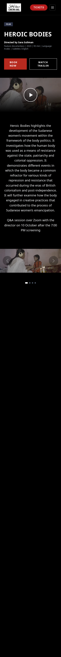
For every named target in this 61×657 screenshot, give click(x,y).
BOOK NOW (13, 64)
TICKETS (38, 7)
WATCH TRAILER (43, 64)
